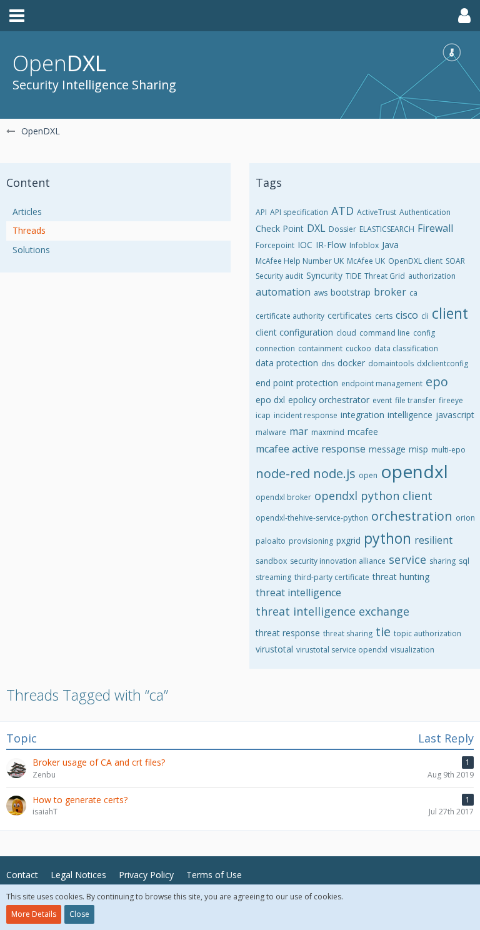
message (387, 449)
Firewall (435, 228)
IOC (305, 245)
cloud (346, 333)
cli (425, 316)
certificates (350, 315)
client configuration (294, 332)
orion (465, 517)
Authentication (425, 212)
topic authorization (427, 633)
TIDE (353, 276)
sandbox (271, 561)
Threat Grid (384, 276)
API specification (299, 212)
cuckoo (358, 348)
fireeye (451, 400)
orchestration (411, 516)
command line (384, 333)
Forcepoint (275, 245)
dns (327, 363)
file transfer (415, 400)
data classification (406, 348)
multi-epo (448, 449)
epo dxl (270, 400)
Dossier (342, 229)
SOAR (455, 261)
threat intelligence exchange (332, 611)
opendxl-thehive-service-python (312, 517)
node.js (334, 473)
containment (320, 348)
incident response (306, 415)
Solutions (31, 250)
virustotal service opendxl (342, 649)
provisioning (311, 541)
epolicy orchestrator (328, 400)
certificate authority (290, 316)
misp (418, 449)
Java (390, 245)
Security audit (279, 276)
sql (464, 561)
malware (271, 432)
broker (390, 292)
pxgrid (348, 540)
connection (275, 348)
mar (298, 431)
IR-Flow (331, 245)
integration (362, 415)
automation (283, 292)
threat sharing (347, 633)
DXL (316, 228)
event (382, 400)
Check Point (280, 228)
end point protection (297, 383)
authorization (432, 276)
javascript (455, 415)
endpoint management (381, 383)
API (261, 212)
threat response (288, 633)
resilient (433, 540)
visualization (412, 649)
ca (413, 293)
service (407, 559)
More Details (33, 914)
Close (79, 914)
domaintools (391, 363)
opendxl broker (283, 497)
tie (383, 631)
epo (437, 381)
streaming (273, 577)
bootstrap (351, 292)
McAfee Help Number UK (300, 261)
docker (351, 363)
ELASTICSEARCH (386, 229)
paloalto (271, 541)
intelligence (410, 415)
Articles (27, 212)
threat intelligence (298, 592)
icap (263, 415)
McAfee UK (366, 261)
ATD (342, 210)
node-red (283, 473)
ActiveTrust (376, 212)
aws (321, 293)
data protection (287, 363)
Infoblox (364, 245)
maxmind (327, 432)
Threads (29, 230)
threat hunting (400, 576)
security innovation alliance (338, 561)
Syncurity (324, 275)
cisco (407, 315)
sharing (442, 561)
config (424, 333)
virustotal (274, 649)
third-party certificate (331, 577)
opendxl (414, 471)
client (450, 313)
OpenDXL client (415, 261)
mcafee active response (311, 449)
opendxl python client (373, 495)
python (387, 538)
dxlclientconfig (442, 363)
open (368, 475)
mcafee (363, 432)
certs (383, 316)
